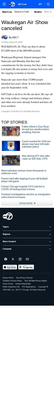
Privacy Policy (8, 278)
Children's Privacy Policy (12, 281)
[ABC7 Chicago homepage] (12, 4)
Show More (26, 203)
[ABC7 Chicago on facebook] (6, 259)
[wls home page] (8, 216)
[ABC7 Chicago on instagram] (20, 259)
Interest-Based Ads (23, 284)
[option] (8, 12)
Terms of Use (8, 284)
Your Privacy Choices (24, 278)
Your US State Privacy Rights (35, 281)
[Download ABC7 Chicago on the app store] (10, 267)
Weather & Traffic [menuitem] (21, 12)
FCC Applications (29, 287)
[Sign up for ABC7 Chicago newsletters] (27, 259)
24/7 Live (22, 4)
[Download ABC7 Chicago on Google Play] (26, 267)
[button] (4, 4)
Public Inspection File (11, 287)
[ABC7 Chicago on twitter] (13, 259)
